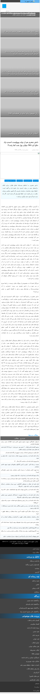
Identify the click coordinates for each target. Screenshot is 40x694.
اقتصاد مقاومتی (34, 624)
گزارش (37, 572)
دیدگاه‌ (36, 596)
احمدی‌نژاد (35, 180)
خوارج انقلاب (35, 643)
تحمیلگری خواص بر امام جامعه (30, 657)
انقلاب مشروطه (34, 650)
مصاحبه (37, 568)
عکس (37, 584)
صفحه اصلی (36, 549)
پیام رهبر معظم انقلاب (33, 669)
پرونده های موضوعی (30, 615)
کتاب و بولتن (35, 588)
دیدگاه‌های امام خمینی (33, 600)
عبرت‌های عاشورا (34, 676)
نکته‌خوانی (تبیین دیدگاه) (32, 565)
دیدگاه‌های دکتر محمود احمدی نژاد (29, 612)
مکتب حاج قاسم (34, 680)
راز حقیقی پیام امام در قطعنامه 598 (23, 113)
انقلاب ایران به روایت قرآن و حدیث (23, 133)
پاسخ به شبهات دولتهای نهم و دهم (29, 665)
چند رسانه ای (33, 576)
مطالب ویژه (36, 552)
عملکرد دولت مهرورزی (32, 661)
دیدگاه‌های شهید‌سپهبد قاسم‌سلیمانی (29, 608)
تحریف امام (36, 635)
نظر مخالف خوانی (34, 646)
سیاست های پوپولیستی (10, 180)
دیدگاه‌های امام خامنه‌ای (32, 604)
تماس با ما (15, 543)
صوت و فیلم (35, 581)
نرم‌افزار (36, 592)
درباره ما (21, 543)
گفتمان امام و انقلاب (33, 620)
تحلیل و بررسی (33, 556)
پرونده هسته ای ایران (33, 628)
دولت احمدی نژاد (28, 180)
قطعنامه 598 (35, 654)
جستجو (37, 683)
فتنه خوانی (36, 639)
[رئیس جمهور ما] (30, 1)
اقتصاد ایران (19, 180)
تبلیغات (26, 543)
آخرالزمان (36, 672)
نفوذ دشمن (36, 631)
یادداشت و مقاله (34, 561)
